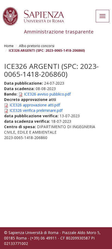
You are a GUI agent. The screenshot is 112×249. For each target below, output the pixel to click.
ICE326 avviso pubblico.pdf (47, 94)
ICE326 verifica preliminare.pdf (36, 110)
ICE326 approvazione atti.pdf (35, 104)
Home (9, 46)
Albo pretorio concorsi (36, 46)
